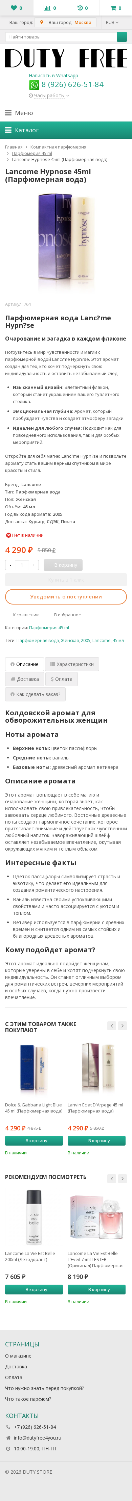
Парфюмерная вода (38, 640)
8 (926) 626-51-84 (72, 84)
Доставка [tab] (28, 679)
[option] (34, 1098)
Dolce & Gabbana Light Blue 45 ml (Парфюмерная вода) (33, 1108)
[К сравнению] (49, 1152)
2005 (85, 640)
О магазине (18, 1355)
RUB (110, 22)
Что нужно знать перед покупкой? (44, 1388)
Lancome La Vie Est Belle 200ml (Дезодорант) (30, 1256)
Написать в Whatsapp (53, 75)
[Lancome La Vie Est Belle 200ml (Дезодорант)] (34, 1217)
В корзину (36, 1140)
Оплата (13, 1377)
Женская (70, 640)
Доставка (16, 1366)
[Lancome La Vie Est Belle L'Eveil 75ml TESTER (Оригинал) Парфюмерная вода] (97, 1217)
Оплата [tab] (63, 679)
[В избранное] (59, 1152)
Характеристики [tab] (75, 664)
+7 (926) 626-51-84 (35, 1427)
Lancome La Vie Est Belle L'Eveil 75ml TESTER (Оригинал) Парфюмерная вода (96, 1259)
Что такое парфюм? (28, 1399)
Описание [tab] (27, 664)
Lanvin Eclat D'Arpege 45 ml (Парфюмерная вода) (95, 1108)
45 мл (118, 640)
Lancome (101, 640)
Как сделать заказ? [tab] (38, 694)
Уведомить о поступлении (66, 596)
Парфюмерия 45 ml (49, 628)
